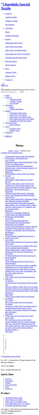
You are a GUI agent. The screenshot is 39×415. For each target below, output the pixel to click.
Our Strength (9, 25)
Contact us (8, 80)
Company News (10, 72)
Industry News (10, 76)
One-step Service (11, 61)
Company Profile (11, 17)
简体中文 (4, 85)
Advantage (9, 28)
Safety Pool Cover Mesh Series (16, 50)
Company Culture (11, 21)
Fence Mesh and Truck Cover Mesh (17, 54)
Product (8, 39)
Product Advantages (12, 36)
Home (7, 95)
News (7, 69)
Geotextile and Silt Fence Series (16, 58)
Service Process (10, 65)
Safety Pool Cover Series (13, 47)
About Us (8, 13)
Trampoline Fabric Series (13, 43)
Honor (7, 32)
